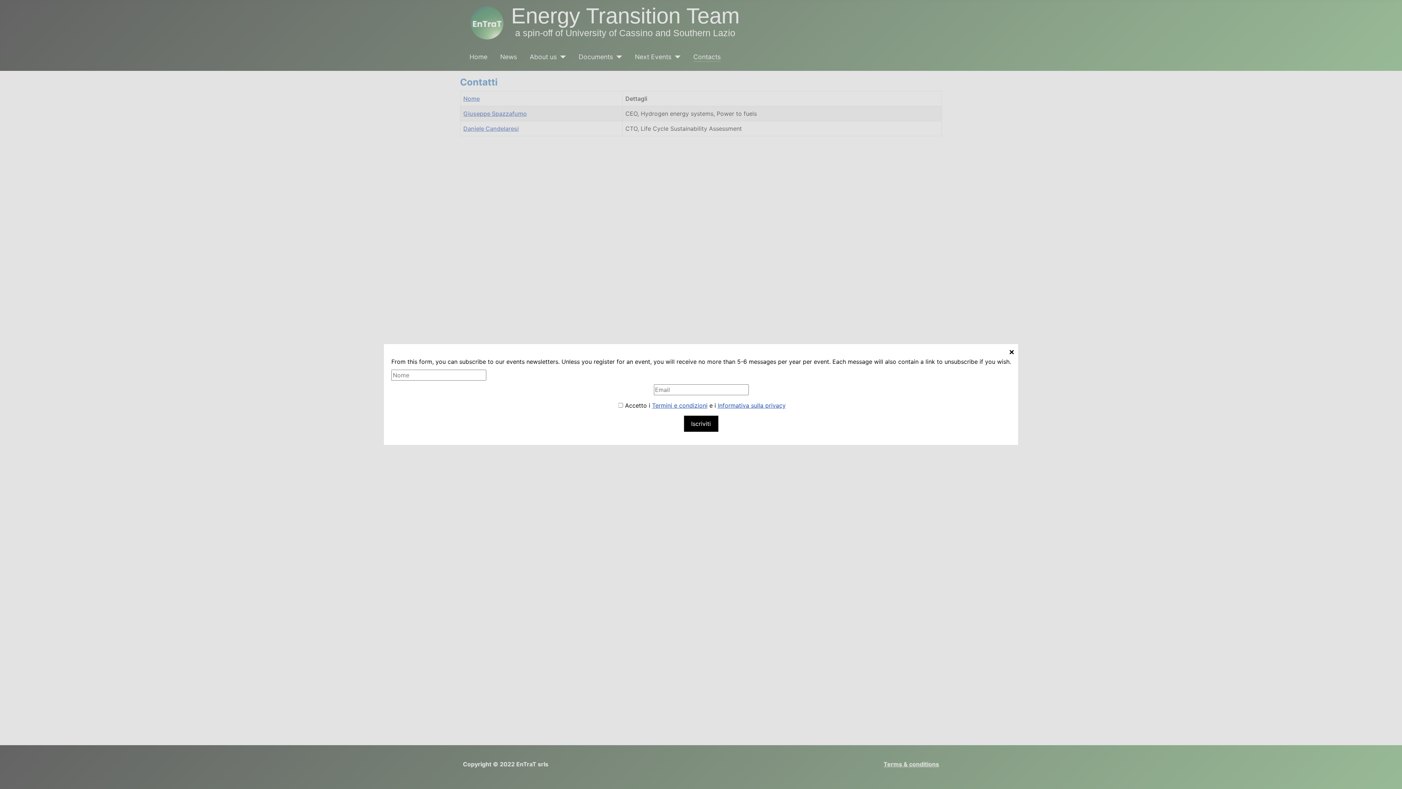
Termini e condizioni (680, 405)
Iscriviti (701, 423)
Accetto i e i (704, 405)
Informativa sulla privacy (752, 405)
